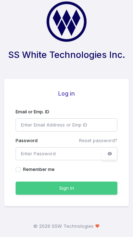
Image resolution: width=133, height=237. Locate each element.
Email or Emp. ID (32, 111)
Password (27, 140)
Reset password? (98, 140)
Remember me (39, 169)
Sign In (66, 188)
